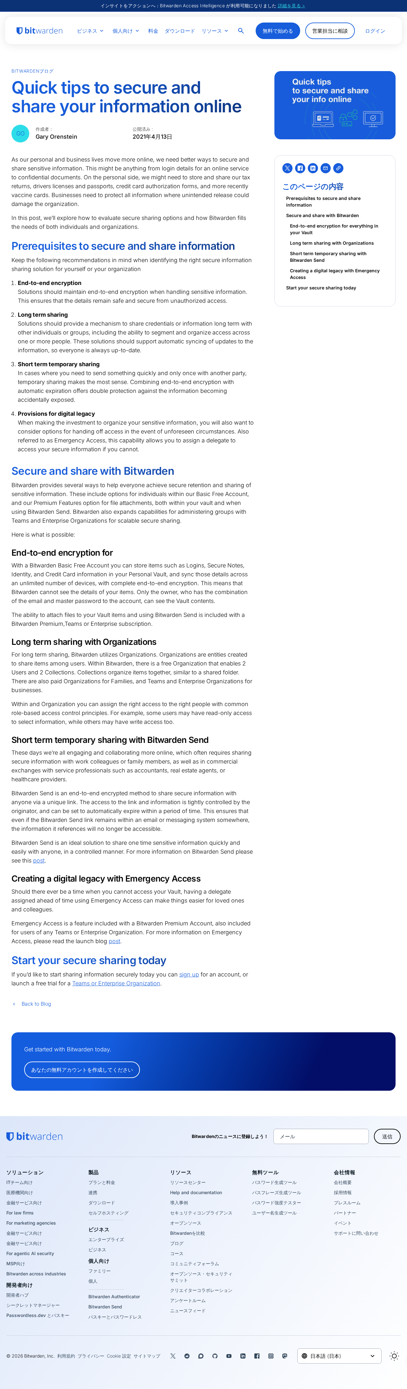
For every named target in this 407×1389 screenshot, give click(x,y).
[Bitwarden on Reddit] (187, 1356)
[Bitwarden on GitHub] (215, 1356)
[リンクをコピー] (338, 168)
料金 (153, 31)
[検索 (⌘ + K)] (241, 31)
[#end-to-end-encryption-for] (7, 552)
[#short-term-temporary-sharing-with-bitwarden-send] (7, 739)
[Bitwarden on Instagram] (271, 1356)
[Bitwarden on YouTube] (229, 1356)
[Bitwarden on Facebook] (257, 1356)
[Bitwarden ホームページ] (39, 31)
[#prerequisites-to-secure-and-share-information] (7, 246)
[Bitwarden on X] (173, 1356)
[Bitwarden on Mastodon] (285, 1356)
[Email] (326, 168)
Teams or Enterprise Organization (116, 983)
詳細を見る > (291, 5)
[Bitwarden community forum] (201, 1356)
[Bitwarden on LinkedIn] (243, 1356)
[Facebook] (300, 168)
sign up (189, 974)
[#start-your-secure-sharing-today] (7, 961)
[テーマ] (394, 1356)
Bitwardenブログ (32, 71)
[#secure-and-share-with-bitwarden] (7, 471)
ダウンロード (180, 31)
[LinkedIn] (313, 168)
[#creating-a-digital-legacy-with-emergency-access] (7, 878)
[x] (287, 168)
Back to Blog (36, 1004)
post (39, 860)
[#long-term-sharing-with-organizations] (7, 641)
